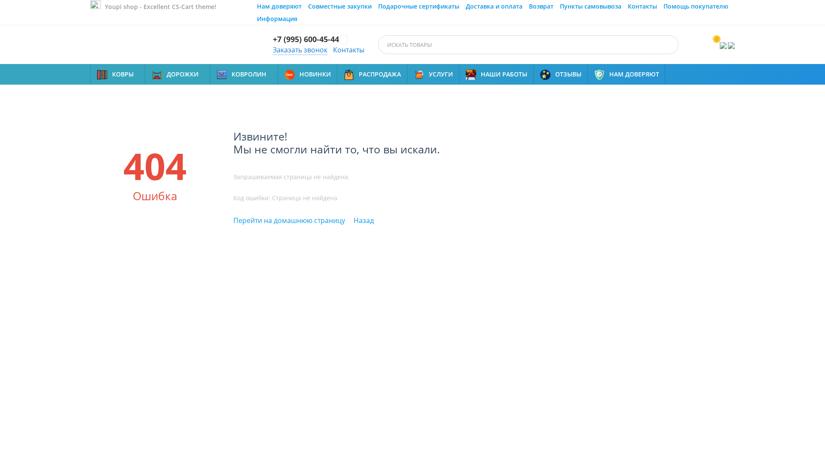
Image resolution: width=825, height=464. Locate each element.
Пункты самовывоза (590, 6)
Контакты (642, 6)
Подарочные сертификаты (418, 6)
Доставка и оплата (494, 6)
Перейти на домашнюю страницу (289, 220)
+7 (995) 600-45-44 (306, 39)
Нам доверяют (279, 6)
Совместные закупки (340, 6)
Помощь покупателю (695, 6)
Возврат (541, 6)
